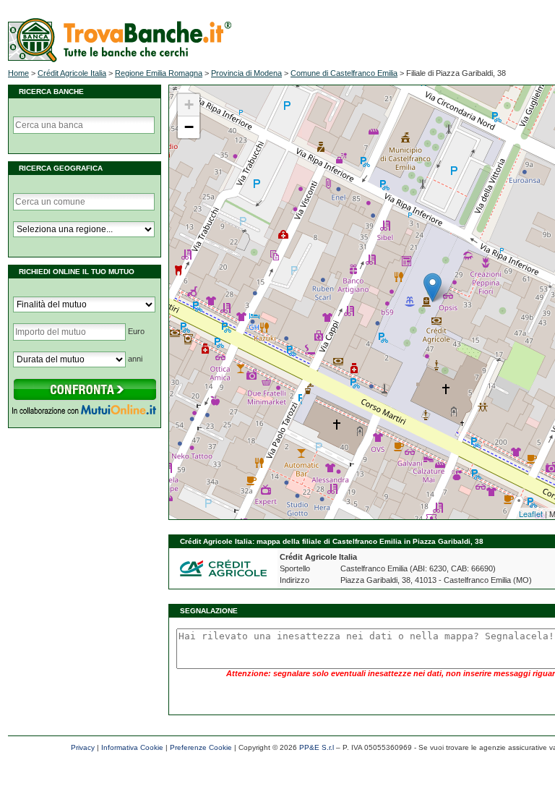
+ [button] (189, 104)
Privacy (83, 747)
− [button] (189, 127)
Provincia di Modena (246, 73)
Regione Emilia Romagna (158, 73)
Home (18, 73)
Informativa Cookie (132, 747)
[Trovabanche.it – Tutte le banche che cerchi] (119, 59)
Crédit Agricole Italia (72, 73)
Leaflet (531, 513)
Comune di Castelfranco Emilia (344, 73)
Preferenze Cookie (201, 747)
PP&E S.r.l (316, 747)
